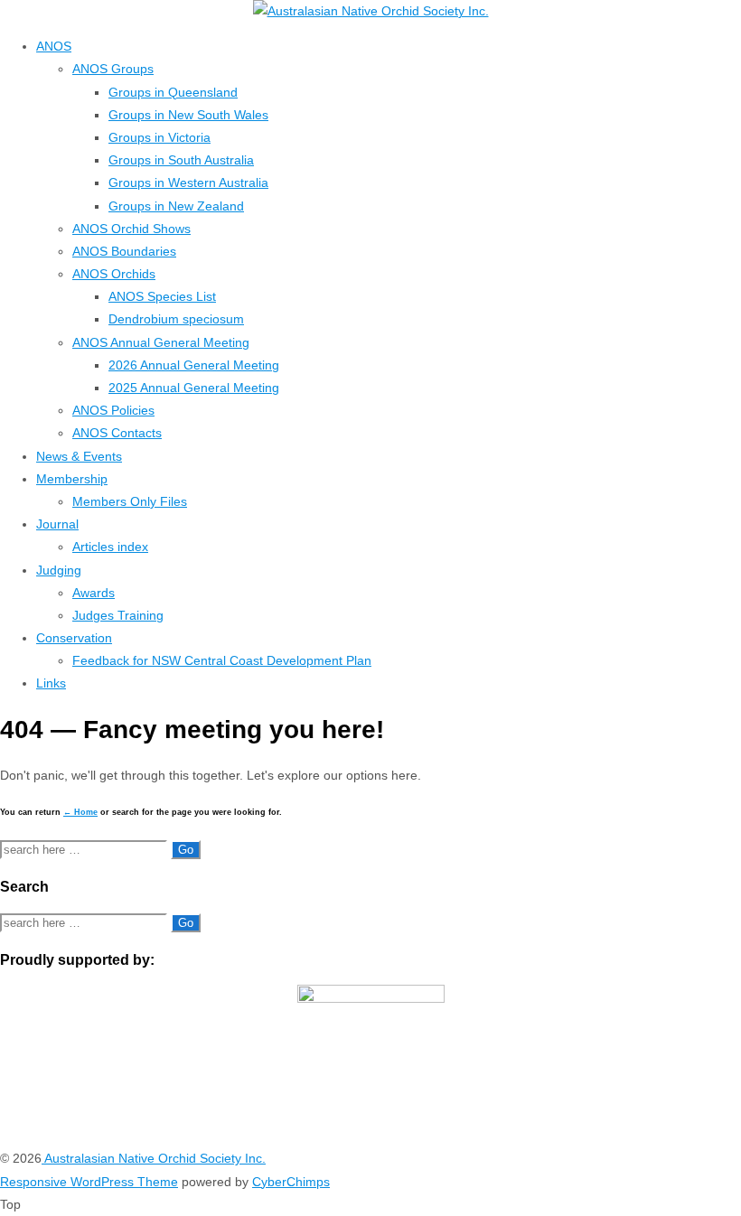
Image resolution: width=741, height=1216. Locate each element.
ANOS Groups (113, 68)
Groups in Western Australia (188, 182)
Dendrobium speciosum (176, 319)
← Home (80, 812)
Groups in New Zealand (176, 206)
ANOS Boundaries (124, 251)
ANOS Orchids (113, 274)
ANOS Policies (113, 410)
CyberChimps (291, 1181)
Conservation (74, 638)
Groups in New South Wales (188, 115)
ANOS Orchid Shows (131, 228)
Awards (93, 592)
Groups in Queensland (173, 92)
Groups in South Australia (181, 160)
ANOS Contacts (117, 433)
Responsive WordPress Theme (89, 1181)
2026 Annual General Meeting (193, 365)
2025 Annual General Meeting (193, 387)
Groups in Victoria (159, 137)
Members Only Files (129, 501)
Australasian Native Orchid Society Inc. (154, 1158)
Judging (58, 570)
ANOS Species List (162, 296)
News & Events (79, 456)
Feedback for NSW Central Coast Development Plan (221, 660)
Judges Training (118, 615)
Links (51, 683)
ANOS (53, 46)
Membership (72, 479)
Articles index (110, 546)
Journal (57, 524)
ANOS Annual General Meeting (160, 342)
